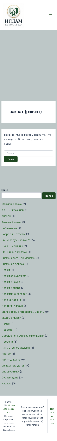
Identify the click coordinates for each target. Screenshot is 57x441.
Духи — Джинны (12, 246)
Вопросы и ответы (13, 234)
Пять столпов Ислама (15, 347)
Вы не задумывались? (15, 240)
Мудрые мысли (11, 317)
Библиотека (9, 228)
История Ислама (12, 305)
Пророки (7, 341)
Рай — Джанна (10, 359)
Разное (6, 353)
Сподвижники (10, 371)
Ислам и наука (10, 281)
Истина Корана (11, 299)
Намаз (5, 323)
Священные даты (12, 365)
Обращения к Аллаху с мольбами (22, 335)
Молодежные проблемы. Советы (22, 311)
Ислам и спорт (10, 287)
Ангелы (6, 216)
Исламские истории (14, 293)
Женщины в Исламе (14, 252)
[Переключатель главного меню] (50, 15)
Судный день (9, 377)
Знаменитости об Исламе (18, 257)
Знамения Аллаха (12, 263)
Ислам (5, 269)
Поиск (4, 190)
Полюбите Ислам (52, 416)
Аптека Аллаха (11, 222)
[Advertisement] (28, 60)
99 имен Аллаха (11, 204)
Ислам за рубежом (13, 275)
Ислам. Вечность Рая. (9, 409)
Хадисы (6, 383)
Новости (7, 329)
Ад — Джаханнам (12, 210)
